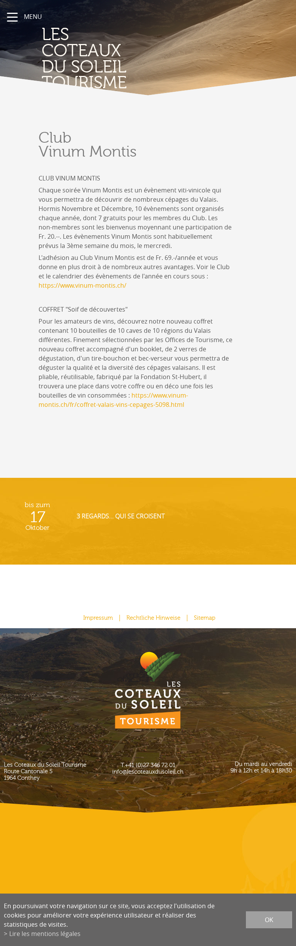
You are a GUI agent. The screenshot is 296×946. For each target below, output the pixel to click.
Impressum (98, 618)
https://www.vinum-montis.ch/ (82, 285)
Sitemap (204, 618)
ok (269, 920)
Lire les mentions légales (45, 933)
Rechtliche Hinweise (153, 618)
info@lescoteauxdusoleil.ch (147, 772)
